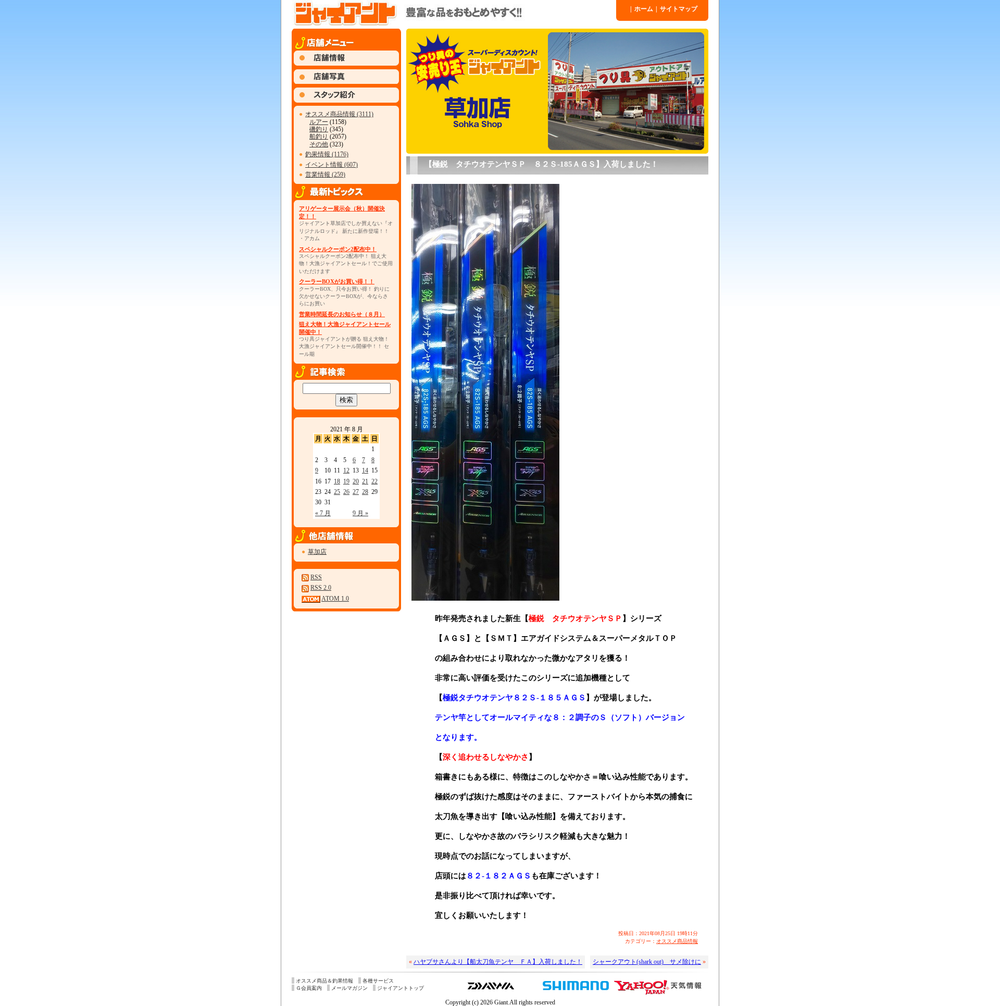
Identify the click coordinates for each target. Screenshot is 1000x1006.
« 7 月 (323, 513)
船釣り (318, 136)
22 (374, 481)
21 (365, 481)
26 (346, 491)
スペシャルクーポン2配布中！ (338, 249)
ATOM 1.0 (335, 598)
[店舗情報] (346, 63)
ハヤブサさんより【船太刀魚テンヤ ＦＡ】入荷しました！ (498, 961)
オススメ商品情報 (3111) (339, 114)
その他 (318, 144)
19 (346, 481)
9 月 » (360, 513)
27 (356, 491)
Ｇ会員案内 (309, 988)
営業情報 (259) (325, 174)
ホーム (641, 9)
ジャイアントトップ (400, 988)
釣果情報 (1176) (326, 154)
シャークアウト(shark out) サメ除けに (647, 961)
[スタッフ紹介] (346, 100)
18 (337, 481)
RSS (316, 577)
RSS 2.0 (320, 587)
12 (346, 470)
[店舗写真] (346, 81)
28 (365, 491)
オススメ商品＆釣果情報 (324, 981)
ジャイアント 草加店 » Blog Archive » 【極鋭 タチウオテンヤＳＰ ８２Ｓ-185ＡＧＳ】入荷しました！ (453, 13)
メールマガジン (349, 988)
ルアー (318, 122)
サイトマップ (676, 9)
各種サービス (378, 981)
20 (356, 481)
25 (337, 491)
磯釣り (318, 129)
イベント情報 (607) (331, 164)
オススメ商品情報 (677, 941)
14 (365, 470)
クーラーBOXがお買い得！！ (336, 281)
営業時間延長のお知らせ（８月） (342, 314)
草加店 (317, 551)
